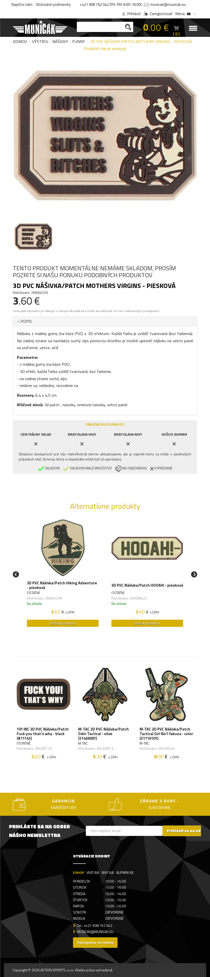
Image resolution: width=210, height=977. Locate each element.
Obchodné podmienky (53, 4)
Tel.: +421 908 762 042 (94, 925)
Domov (20, 41)
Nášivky (60, 41)
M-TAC (83, 743)
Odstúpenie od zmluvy (95, 942)
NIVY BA (108, 872)
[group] (62, 574)
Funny (78, 41)
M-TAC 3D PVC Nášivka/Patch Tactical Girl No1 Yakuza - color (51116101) (166, 734)
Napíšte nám (22, 4)
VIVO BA (93, 872)
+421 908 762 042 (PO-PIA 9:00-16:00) (111, 4)
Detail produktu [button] (63, 623)
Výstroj (40, 41)
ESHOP (78, 872)
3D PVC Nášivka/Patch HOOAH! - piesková (147, 585)
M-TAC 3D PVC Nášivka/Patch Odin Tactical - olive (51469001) (103, 734)
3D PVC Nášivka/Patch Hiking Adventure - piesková (62, 585)
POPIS (25, 321)
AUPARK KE (125, 872)
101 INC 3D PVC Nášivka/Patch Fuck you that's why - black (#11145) (43, 734)
